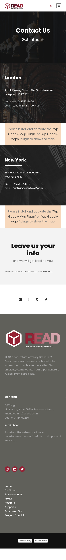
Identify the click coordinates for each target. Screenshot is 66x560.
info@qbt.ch (12, 425)
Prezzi (8, 498)
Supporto (10, 507)
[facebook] (29, 299)
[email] (20, 299)
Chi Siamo (10, 490)
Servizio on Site (13, 511)
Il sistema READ (14, 494)
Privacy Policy (25, 541)
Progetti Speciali (14, 515)
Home (8, 486)
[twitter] (46, 299)
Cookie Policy (41, 541)
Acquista (10, 503)
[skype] (37, 299)
